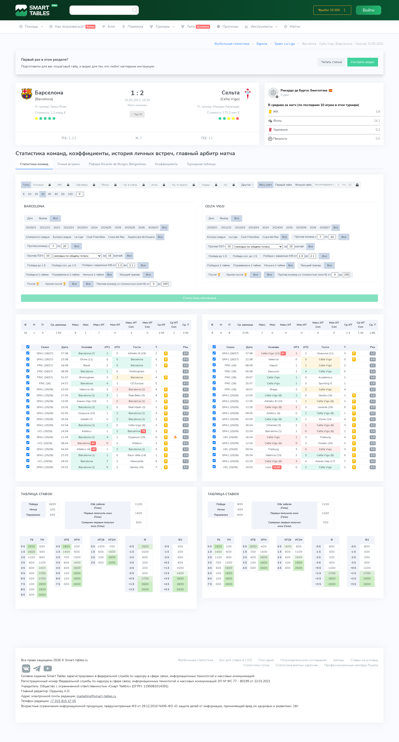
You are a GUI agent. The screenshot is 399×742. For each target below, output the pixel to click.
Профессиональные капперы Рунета (351, 665)
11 (207, 138)
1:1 (373, 365)
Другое (246, 185)
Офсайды (82, 185)
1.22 (69, 138)
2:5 (186, 365)
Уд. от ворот (180, 185)
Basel (86, 365)
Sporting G (325, 383)
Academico (325, 377)
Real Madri (136, 407)
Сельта (231, 92)
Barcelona (87, 353)
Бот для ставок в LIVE (236, 660)
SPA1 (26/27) (45, 353)
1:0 (186, 371)
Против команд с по (44, 246)
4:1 (186, 383)
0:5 (186, 359)
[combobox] (104, 10)
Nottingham (137, 371)
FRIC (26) (45, 383)
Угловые (38, 185)
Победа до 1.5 (36, 265)
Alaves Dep (87, 401)
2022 (57, 227)
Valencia (86, 389)
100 (70, 194)
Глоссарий (266, 660)
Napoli (273, 365)
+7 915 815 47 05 (63, 701)
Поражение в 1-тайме (65, 274)
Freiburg (325, 437)
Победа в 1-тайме (37, 274)
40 (56, 194)
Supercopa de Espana (141, 237)
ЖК (60, 185)
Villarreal (273, 425)
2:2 (186, 377)
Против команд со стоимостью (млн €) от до (129, 284)
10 (29, 194)
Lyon (273, 467)
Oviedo (325, 443)
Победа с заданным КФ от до (105, 265)
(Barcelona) (44, 99)
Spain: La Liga (285, 43)
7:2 (186, 461)
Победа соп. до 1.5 (64, 265)
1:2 (186, 413)
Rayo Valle (137, 455)
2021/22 (45, 227)
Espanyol (136, 437)
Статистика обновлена (199, 298)
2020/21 (31, 227)
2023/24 (82, 227)
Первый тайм (283, 185)
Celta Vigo (136, 425)
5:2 (186, 467)
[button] (344, 10)
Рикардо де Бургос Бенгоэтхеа (304, 90)
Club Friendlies (96, 237)
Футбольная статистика (231, 43)
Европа (262, 43)
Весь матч (265, 185)
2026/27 (153, 227)
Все (55, 218)
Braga (273, 389)
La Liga (79, 237)
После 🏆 (33, 284)
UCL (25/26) (44, 431)
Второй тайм (303, 185)
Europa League (62, 237)
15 (36, 194)
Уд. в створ (130, 185)
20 (43, 194)
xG (226, 185)
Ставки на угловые (364, 660)
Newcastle (136, 461)
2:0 (186, 353)
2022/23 (68, 227)
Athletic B (137, 353)
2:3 (373, 407)
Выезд (43, 218)
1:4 (373, 371)
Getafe (87, 419)
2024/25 (106, 227)
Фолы (106, 185)
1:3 (373, 437)
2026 (141, 227)
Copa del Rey (116, 237)
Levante (325, 407)
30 (49, 194)
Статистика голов (256, 665)
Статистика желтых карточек (297, 665)
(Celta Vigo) (230, 99)
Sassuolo (273, 371)
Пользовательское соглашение (303, 660)
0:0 (373, 359)
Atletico (86, 431)
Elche (86, 359)
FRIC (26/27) (45, 365)
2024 (94, 227)
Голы (26, 185)
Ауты (154, 185)
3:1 (186, 389)
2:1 (373, 425)
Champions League (37, 237)
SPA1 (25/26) (45, 389)
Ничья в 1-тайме (93, 274)
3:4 (373, 461)
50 (62, 194)
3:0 (373, 449)
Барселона (49, 92)
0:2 (186, 419)
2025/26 (130, 227)
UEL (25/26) (230, 437)
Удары (206, 185)
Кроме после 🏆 (55, 284)
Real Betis (137, 395)
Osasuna (86, 413)
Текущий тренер (129, 274)
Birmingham (86, 377)
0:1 (373, 413)
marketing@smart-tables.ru (96, 696)
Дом (30, 218)
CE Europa (136, 383)
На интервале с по (330, 185)
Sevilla (137, 467)
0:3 (373, 443)
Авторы (338, 660)
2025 (118, 227)
